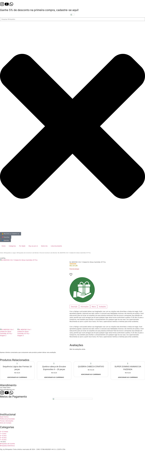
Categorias (12, 246)
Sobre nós (44, 246)
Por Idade (22, 246)
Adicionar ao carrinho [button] (17, 377)
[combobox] (72, 19)
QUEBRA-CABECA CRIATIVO (91, 366)
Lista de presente (56, 246)
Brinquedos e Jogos (10, 253)
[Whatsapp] (11, 4)
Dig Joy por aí (33, 246)
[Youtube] (7, 4)
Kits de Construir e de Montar (48, 253)
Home (3, 246)
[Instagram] (2, 4)
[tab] (74, 306)
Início (1, 253)
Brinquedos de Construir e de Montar (28, 253)
